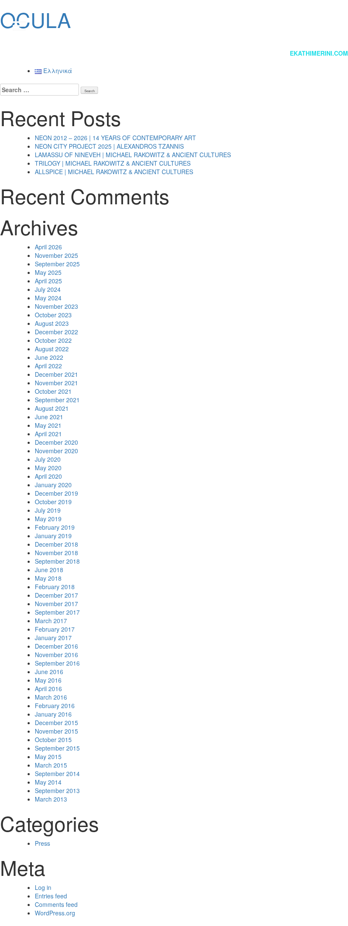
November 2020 (56, 450)
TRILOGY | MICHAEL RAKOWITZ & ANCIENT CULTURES (113, 163)
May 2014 (48, 782)
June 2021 (49, 416)
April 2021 (48, 433)
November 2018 (56, 552)
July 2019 (48, 510)
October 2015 (53, 739)
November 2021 (56, 382)
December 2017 (56, 595)
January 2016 (53, 714)
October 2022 (53, 340)
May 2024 (48, 298)
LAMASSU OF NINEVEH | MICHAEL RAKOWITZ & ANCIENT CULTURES (133, 154)
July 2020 (48, 459)
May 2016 (48, 680)
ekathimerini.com (319, 53)
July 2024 (48, 289)
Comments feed (56, 904)
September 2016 (57, 663)
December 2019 (56, 493)
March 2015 (51, 765)
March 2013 (51, 799)
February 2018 (55, 586)
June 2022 (49, 357)
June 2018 (49, 569)
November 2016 (56, 654)
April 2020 (48, 476)
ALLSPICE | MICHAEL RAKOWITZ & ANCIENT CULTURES (114, 171)
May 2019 (48, 518)
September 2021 (57, 399)
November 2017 (56, 603)
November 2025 (56, 255)
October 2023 (53, 315)
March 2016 (51, 697)
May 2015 (48, 756)
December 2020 (56, 442)
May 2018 (48, 578)
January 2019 (53, 535)
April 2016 (48, 688)
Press (42, 843)
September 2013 (57, 790)
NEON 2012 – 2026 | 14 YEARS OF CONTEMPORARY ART (115, 137)
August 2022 (52, 348)
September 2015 (57, 748)
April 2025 (48, 281)
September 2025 (57, 264)
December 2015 (56, 722)
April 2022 (48, 365)
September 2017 (57, 612)
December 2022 (56, 331)
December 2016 (56, 646)
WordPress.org (55, 913)
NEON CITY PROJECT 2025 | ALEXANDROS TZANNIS (109, 146)
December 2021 (56, 374)
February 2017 (55, 629)
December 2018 (56, 544)
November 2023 (56, 306)
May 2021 (48, 425)
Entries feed (51, 896)
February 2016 (55, 705)
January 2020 (53, 484)
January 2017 (53, 637)
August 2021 (52, 408)
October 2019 (53, 501)
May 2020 (48, 467)
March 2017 (51, 620)
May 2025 (48, 272)
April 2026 (48, 247)
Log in (43, 887)
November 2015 (56, 731)
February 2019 (55, 527)
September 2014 (57, 773)
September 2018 (57, 561)
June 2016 (49, 671)
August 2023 (52, 323)
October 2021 (53, 391)
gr (323, 25)
